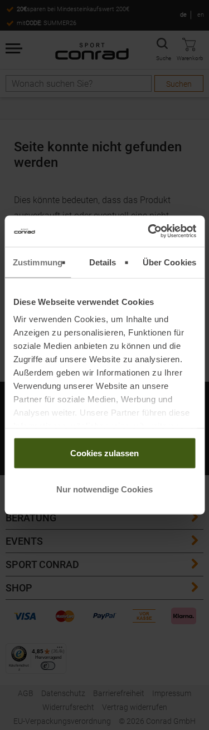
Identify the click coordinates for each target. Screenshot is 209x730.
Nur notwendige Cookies (104, 489)
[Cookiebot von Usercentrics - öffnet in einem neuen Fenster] (148, 231)
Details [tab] (102, 262)
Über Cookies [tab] (169, 262)
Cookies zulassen (104, 452)
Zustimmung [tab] (37, 262)
